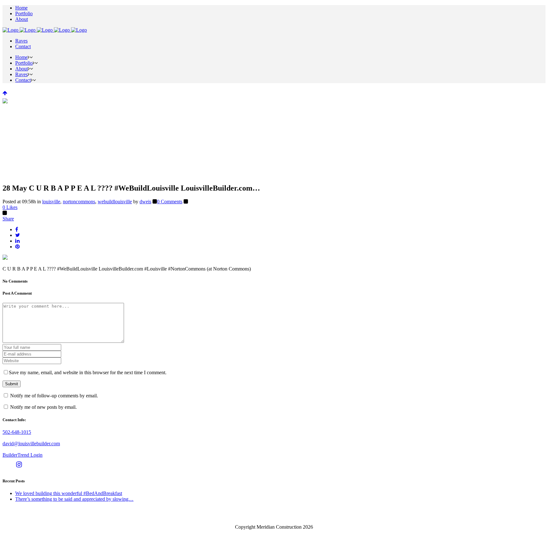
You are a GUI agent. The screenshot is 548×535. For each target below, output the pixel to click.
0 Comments (169, 201)
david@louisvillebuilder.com (31, 443)
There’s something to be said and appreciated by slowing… (74, 499)
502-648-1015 (17, 432)
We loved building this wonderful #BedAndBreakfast (68, 493)
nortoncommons (79, 201)
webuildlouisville (115, 201)
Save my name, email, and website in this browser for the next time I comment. (87, 372)
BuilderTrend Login (22, 455)
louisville (51, 201)
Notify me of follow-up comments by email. (54, 395)
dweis (145, 201)
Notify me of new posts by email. (43, 407)
